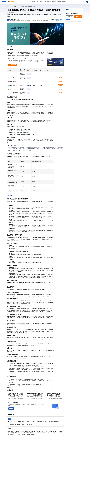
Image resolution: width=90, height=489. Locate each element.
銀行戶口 (54, 1)
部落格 (15, 6)
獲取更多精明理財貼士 (13, 402)
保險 (45, 1)
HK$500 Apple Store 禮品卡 (22, 93)
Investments (11, 6)
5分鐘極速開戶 (12, 64)
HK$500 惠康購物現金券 (22, 89)
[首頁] (7, 6)
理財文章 (59, 1)
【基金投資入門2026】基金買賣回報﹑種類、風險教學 (26, 6)
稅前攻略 (33, 1)
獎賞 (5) (70, 16)
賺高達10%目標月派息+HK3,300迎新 (17, 59)
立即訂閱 (11, 408)
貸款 (37, 1)
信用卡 (41, 1)
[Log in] (87, 2)
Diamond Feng (59, 19)
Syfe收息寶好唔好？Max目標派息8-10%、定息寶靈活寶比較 (35, 394)
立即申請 (60, 77)
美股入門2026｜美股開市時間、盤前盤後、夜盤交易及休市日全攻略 (55, 395)
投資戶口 (49, 1)
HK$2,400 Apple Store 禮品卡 (22, 74)
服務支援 (64, 1)
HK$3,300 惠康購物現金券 (22, 85)
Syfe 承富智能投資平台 (75, 13)
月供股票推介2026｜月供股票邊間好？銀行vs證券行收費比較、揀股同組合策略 (15, 395)
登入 (84, 1)
